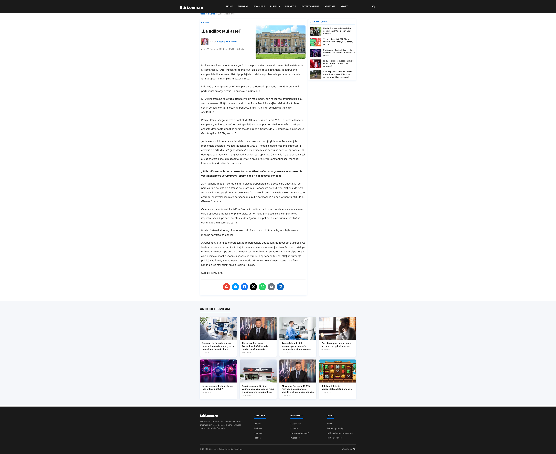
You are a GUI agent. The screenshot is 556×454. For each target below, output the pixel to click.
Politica (275, 6)
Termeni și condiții (335, 428)
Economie (259, 6)
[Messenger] (235, 286)
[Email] (271, 286)
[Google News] (226, 286)
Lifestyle (290, 6)
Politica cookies (334, 437)
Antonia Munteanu (227, 41)
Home (229, 6)
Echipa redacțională (299, 433)
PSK (354, 449)
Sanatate (329, 6)
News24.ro (215, 272)
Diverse (211, 14)
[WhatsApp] (262, 286)
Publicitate (295, 437)
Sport (344, 6)
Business (243, 6)
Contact (294, 428)
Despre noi (295, 423)
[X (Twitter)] (253, 286)
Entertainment (310, 6)
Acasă (202, 14)
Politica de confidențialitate (340, 433)
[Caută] (373, 6)
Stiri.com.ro (209, 416)
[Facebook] (244, 286)
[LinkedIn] (280, 286)
